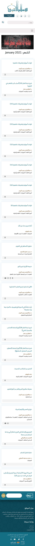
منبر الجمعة (21, 254)
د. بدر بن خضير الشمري (26, 252)
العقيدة (24, 234)
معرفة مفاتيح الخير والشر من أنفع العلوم (19, 389)
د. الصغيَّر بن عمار (27, 89)
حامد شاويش (28, 231)
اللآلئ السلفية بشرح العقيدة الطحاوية (20, 286)
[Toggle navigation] (32, 30)
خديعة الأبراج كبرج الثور (25, 266)
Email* (14, 495)
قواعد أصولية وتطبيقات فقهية (22, 63)
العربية (10, 15)
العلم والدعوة (28, 254)
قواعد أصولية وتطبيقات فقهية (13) (21, 124)
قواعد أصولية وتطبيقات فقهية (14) (21, 103)
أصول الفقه (29, 71)
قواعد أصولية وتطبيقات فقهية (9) (21, 205)
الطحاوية (20, 295)
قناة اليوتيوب (30, 530)
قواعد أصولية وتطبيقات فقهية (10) (21, 185)
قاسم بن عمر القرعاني (26, 438)
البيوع (30, 376)
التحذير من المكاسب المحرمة (23, 368)
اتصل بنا (31, 528)
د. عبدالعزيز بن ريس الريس (25, 68)
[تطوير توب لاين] (18, 542)
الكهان (11, 274)
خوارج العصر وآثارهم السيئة (23, 409)
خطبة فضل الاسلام (26, 452)
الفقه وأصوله (22, 71)
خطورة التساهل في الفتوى (24, 246)
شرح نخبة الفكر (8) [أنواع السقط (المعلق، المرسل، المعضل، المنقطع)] (19, 349)
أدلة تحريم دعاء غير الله (25, 225)
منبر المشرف (28, 397)
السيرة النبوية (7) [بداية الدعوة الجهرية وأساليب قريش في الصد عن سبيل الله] (17, 474)
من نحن (32, 526)
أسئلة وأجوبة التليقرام (26, 315)
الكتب (16, 71)
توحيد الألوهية (17, 234)
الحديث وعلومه (28, 91)
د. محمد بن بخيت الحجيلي (25, 458)
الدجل (15, 274)
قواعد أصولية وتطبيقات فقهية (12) (21, 144)
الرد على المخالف (28, 417)
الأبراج (18, 274)
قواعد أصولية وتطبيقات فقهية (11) (21, 164)
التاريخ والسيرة (28, 481)
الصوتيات (21, 91)
